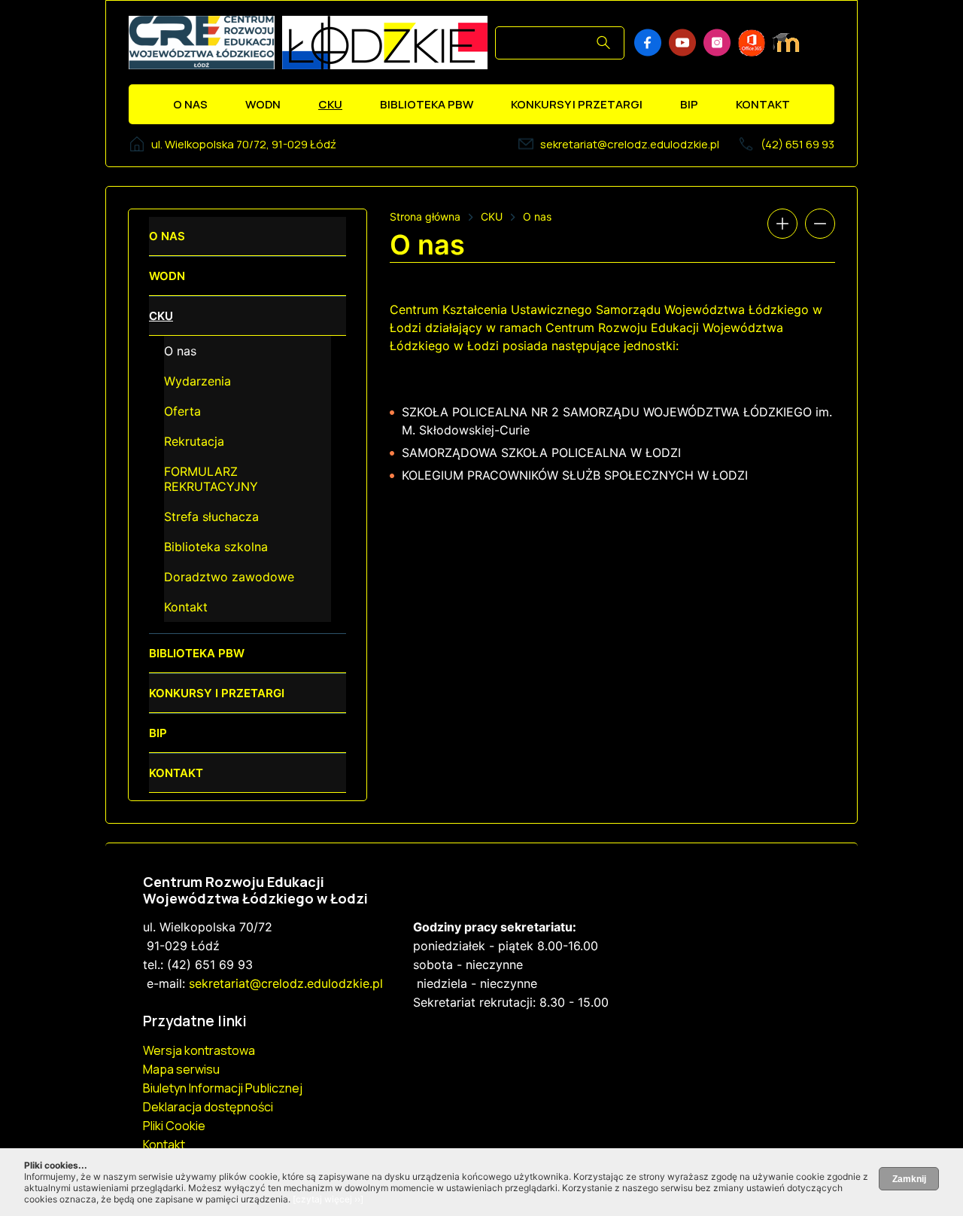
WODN (263, 104)
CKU (330, 104)
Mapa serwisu (181, 1069)
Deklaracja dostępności (208, 1107)
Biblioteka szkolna (216, 546)
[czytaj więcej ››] (328, 1199)
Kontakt (763, 104)
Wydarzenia (197, 381)
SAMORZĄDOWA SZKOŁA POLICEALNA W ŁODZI (541, 452)
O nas (190, 104)
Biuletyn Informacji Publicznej (222, 1088)
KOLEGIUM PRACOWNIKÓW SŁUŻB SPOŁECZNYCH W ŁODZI (575, 475)
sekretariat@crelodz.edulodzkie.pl (629, 144)
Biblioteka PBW (426, 104)
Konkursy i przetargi (577, 104)
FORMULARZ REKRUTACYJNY (211, 479)
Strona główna (425, 216)
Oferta (182, 411)
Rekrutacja (194, 441)
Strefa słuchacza (211, 516)
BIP (689, 104)
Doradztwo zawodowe (229, 576)
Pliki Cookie (174, 1125)
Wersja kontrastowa (199, 1050)
